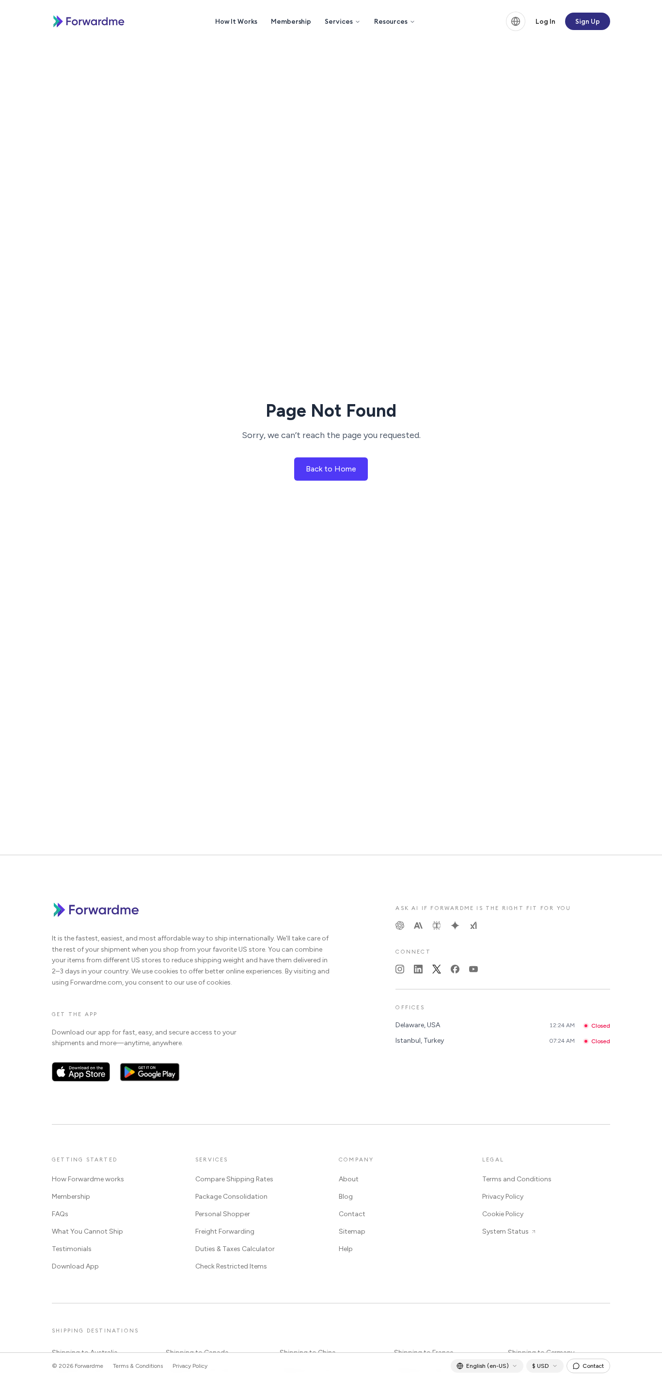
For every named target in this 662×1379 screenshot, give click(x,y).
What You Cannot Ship (87, 1231)
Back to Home (331, 468)
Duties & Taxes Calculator (235, 1249)
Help (346, 1249)
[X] (436, 969)
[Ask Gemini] (455, 925)
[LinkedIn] (418, 969)
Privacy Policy (502, 1196)
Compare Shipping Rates (234, 1179)
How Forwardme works (88, 1179)
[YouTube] (473, 969)
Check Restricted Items (231, 1266)
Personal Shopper (222, 1214)
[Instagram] (399, 969)
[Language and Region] (515, 21)
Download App (75, 1266)
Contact (352, 1214)
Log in (545, 21)
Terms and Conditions (517, 1179)
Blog (346, 1196)
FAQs (60, 1214)
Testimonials (72, 1249)
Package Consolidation (231, 1196)
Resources (391, 21)
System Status (505, 1231)
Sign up (587, 21)
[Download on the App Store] (81, 1071)
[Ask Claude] (418, 925)
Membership (291, 21)
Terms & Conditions (138, 1366)
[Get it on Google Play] (150, 1072)
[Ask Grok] (473, 925)
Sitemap (352, 1231)
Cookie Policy (502, 1214)
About (349, 1179)
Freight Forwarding (224, 1231)
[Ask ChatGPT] (399, 925)
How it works (236, 21)
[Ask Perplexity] (436, 925)
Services (338, 21)
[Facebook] (455, 969)
